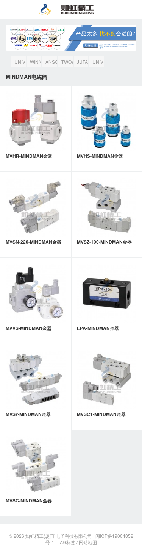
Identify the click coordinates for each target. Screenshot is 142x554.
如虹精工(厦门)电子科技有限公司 (58, 536)
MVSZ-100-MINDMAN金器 (104, 241)
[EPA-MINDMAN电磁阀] (107, 293)
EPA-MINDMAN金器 (98, 328)
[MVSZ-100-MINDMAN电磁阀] (107, 207)
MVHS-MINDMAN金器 (100, 155)
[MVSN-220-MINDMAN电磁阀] (36, 207)
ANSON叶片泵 (51, 62)
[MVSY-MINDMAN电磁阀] (36, 380)
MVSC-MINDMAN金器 (29, 500)
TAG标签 (66, 542)
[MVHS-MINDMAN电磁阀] (107, 121)
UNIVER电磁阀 (98, 62)
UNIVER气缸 (20, 62)
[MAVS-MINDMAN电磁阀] (36, 293)
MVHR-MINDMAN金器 (29, 155)
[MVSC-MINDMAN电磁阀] (36, 466)
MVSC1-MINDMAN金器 (101, 414)
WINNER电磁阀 (35, 62)
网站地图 (88, 542)
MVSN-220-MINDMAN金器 (33, 241)
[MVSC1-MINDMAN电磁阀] (107, 380)
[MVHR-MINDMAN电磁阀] (36, 121)
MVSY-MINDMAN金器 (28, 414)
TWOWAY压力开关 (67, 62)
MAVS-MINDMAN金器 (28, 328)
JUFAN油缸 (82, 62)
